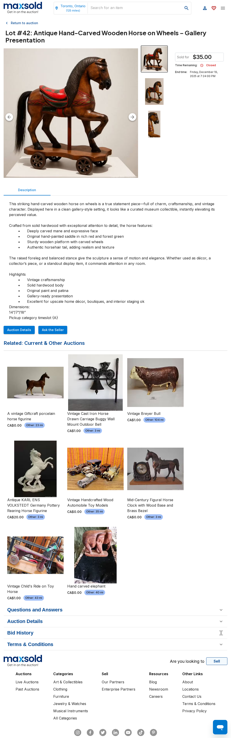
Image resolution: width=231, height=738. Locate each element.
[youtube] (128, 732)
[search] (186, 8)
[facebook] (90, 732)
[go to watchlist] (213, 8)
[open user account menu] (204, 8)
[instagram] (77, 732)
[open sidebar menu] (222, 8)
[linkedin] (115, 732)
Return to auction (24, 23)
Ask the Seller (53, 330)
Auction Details (19, 330)
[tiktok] (140, 732)
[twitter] (102, 732)
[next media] (132, 117)
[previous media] (9, 117)
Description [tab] (27, 190)
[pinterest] (153, 732)
